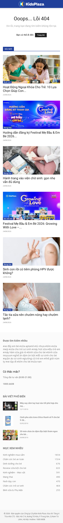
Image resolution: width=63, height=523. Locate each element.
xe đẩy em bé (11, 346)
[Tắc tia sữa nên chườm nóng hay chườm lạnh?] (31, 297)
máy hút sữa (40, 349)
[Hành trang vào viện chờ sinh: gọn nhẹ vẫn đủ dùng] (31, 160)
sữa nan (37, 361)
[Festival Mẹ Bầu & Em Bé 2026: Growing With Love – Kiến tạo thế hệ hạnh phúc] (31, 206)
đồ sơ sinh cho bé (47, 355)
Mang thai (7, 128)
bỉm (49, 346)
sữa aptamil (27, 346)
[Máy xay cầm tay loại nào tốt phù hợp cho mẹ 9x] (10, 406)
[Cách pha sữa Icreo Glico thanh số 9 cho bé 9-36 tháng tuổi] (8, 421)
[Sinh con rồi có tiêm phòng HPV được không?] (31, 251)
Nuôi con (7, 82)
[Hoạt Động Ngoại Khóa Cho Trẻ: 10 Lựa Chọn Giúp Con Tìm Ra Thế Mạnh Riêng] (31, 69)
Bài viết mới (8, 219)
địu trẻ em (54, 349)
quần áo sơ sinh (13, 358)
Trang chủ (41, 35)
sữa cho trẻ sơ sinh (20, 349)
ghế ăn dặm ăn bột (25, 355)
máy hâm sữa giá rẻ (15, 352)
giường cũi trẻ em (33, 358)
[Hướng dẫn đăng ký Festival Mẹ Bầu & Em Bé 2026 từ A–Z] (31, 115)
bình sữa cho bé (37, 352)
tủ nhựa (40, 346)
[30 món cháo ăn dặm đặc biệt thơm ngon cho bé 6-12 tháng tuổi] (10, 435)
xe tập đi (11, 361)
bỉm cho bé (24, 361)
